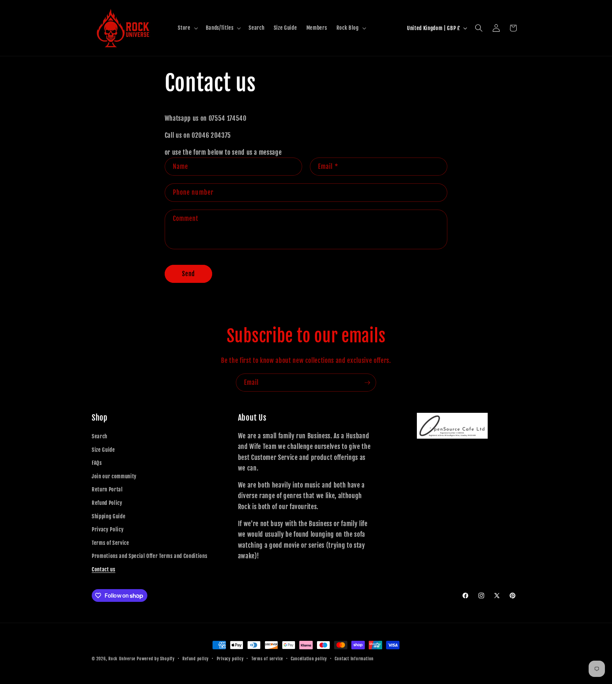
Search (99, 436)
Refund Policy (107, 502)
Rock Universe (121, 658)
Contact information (354, 658)
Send (188, 274)
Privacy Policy (108, 529)
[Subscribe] (367, 383)
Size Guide (103, 449)
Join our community (114, 476)
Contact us (103, 569)
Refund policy (195, 658)
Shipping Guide (108, 516)
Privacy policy (230, 658)
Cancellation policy (309, 658)
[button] (187, 28)
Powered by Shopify (156, 658)
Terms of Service (110, 542)
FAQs (97, 462)
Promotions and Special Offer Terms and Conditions (149, 555)
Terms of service (267, 658)
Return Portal (107, 489)
